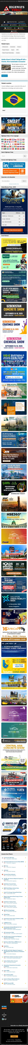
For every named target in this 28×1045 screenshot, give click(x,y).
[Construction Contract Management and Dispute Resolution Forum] (14, 423)
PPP (17, 49)
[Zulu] (23, 148)
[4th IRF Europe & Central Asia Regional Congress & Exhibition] (14, 439)
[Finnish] (8, 141)
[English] (23, 139)
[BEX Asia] (14, 262)
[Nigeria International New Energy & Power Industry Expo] (14, 391)
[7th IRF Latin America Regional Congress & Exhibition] (14, 294)
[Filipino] (5, 141)
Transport (9, 28)
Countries (5, 25)
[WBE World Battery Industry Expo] (14, 359)
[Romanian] (15, 146)
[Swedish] (8, 148)
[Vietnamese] (18, 148)
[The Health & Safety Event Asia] (14, 617)
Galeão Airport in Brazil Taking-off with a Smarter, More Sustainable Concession (13, 60)
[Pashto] (5, 146)
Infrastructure (13, 22)
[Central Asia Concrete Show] (14, 746)
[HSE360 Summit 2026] (14, 520)
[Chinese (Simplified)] (10, 139)
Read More (18, 1039)
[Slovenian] (23, 146)
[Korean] (13, 144)
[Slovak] (21, 146)
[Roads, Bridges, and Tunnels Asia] (14, 569)
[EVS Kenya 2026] (14, 714)
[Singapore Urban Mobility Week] (14, 601)
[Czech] (15, 139)
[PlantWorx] (14, 843)
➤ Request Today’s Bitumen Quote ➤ (13, 230)
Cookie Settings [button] (11, 1039)
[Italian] (8, 144)
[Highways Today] (14, 8)
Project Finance (5, 49)
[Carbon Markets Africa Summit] (14, 488)
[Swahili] (5, 148)
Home (4, 22)
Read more (4, 75)
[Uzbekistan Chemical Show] (14, 343)
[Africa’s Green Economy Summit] (14, 763)
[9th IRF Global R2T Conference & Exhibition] (14, 585)
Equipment (14, 25)
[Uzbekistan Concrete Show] (14, 310)
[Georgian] (13, 141)
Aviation (18, 52)
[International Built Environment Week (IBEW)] (14, 278)
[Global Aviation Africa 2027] (14, 795)
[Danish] (18, 139)
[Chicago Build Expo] (14, 553)
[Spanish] (2, 148)
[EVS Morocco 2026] (14, 536)
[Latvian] (18, 144)
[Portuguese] (10, 146)
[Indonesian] (2, 144)
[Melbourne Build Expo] (14, 698)
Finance (21, 28)
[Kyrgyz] (15, 144)
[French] (10, 141)
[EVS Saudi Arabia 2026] (14, 730)
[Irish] (5, 144)
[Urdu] (15, 148)
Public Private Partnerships (8, 52)
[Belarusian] (5, 139)
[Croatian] (13, 139)
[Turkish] (13, 148)
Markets (22, 22)
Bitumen (15, 31)
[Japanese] (10, 144)
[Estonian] (2, 141)
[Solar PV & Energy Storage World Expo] (14, 375)
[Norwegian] (2, 146)
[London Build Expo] (14, 682)
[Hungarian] (23, 141)
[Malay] (21, 144)
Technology (24, 25)
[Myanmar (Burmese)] (23, 144)
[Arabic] (2, 139)
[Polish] (8, 146)
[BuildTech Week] (14, 811)
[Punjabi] (13, 146)
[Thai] (10, 148)
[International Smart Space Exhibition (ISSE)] (14, 407)
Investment (12, 46)
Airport (12, 49)
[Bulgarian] (8, 139)
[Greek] (18, 141)
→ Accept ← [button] (14, 1036)
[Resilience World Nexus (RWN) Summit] (14, 456)
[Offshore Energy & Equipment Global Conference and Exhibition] (14, 649)
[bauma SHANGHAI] (14, 666)
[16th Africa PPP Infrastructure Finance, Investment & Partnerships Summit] (14, 633)
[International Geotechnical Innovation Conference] (14, 504)
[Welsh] (21, 148)
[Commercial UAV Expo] (14, 246)
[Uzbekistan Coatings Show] (14, 327)
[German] (15, 141)
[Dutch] (21, 139)
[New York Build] (14, 779)
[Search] (25, 156)
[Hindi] (21, 141)
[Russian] (18, 146)
